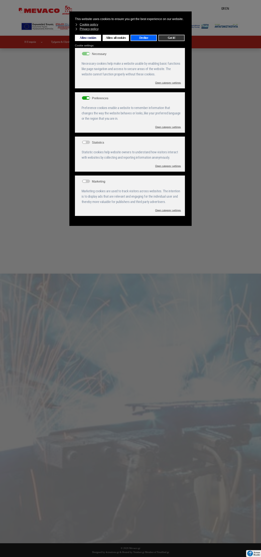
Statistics (98, 142)
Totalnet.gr (138, 552)
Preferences (100, 98)
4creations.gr (112, 552)
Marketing (98, 181)
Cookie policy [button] (89, 24)
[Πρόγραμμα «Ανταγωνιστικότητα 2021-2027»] (206, 26)
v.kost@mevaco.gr (91, 526)
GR (223, 8)
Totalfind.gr (163, 552)
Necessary (99, 54)
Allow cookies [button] (88, 38)
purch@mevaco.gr (77, 521)
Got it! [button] (171, 38)
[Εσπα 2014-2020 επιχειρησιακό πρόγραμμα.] (54, 26)
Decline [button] (143, 38)
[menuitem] (32, 42)
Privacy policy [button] (89, 29)
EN (227, 8)
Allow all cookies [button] (116, 38)
